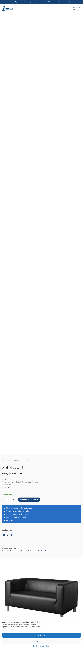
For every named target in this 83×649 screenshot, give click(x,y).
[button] (78, 8)
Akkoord (41, 635)
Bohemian (24, 551)
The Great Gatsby (14, 460)
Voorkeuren (41, 641)
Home (4, 460)
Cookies (35, 646)
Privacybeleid (44, 646)
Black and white (15, 551)
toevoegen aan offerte (29, 499)
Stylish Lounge (33, 551)
